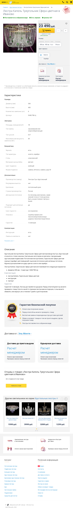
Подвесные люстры (10, 469)
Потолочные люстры (10, 466)
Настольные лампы (10, 490)
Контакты (41, 469)
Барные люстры (9, 484)
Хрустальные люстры (45, 398)
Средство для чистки (10, 496)
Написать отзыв (16, 385)
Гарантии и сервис (43, 481)
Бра (5, 487)
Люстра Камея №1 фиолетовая (12, 419)
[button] (65, 398)
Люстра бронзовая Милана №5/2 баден (44, 419)
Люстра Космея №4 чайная (60, 419)
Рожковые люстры (10, 481)
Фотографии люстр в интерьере (47, 490)
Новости (40, 493)
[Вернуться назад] (52, 7)
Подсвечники (8, 493)
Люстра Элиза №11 (28, 418)
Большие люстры (9, 472)
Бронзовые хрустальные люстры (14, 478)
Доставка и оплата (43, 475)
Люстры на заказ (43, 484)
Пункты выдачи (42, 478)
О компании (41, 472)
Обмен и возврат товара (45, 487)
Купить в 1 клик (46, 34)
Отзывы (40, 496)
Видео (42, 466)
